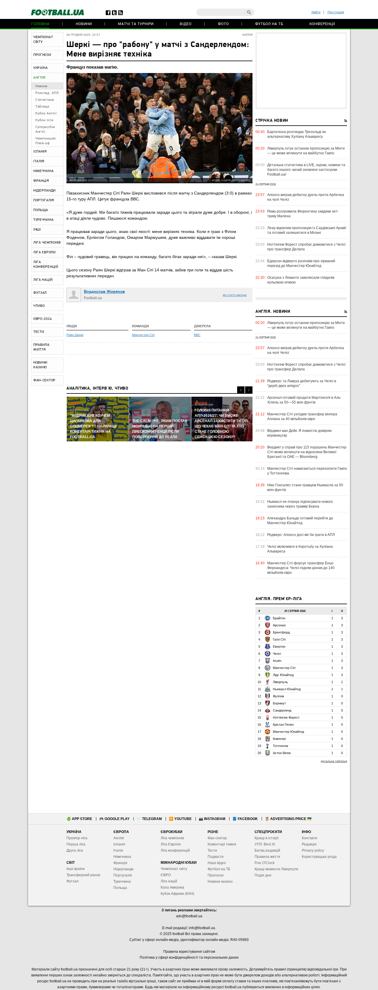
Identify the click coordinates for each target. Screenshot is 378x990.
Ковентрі (279, 739)
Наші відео (217, 863)
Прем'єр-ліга (76, 838)
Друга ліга (74, 850)
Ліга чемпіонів (172, 838)
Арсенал (279, 625)
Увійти (315, 12)
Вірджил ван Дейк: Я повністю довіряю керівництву (299, 433)
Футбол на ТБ (269, 24)
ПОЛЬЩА (40, 210)
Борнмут (279, 703)
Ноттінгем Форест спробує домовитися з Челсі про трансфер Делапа (306, 246)
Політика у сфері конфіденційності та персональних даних (189, 957)
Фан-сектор (217, 838)
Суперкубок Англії (45, 129)
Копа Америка (172, 887)
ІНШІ (37, 229)
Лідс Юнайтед (283, 675)
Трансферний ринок (83, 875)
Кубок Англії (46, 113)
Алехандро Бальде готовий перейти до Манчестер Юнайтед (300, 520)
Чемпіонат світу (174, 869)
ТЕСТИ (38, 332)
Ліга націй (169, 881)
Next (248, 390)
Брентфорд (281, 632)
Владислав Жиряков (104, 292)
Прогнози (216, 875)
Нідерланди (123, 869)
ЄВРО (166, 875)
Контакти (309, 838)
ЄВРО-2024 (42, 319)
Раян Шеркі (74, 335)
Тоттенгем (280, 746)
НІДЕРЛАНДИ (44, 190)
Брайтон (279, 618)
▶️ (180, 819)
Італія (118, 850)
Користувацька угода (319, 857)
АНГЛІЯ (39, 78)
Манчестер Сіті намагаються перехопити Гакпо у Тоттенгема (307, 470)
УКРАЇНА (40, 68)
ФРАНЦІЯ (41, 181)
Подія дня (263, 875)
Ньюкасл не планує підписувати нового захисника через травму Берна (300, 504)
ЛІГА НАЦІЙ (43, 280)
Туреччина (122, 881)
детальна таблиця (334, 761)
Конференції (322, 24)
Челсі (277, 653)
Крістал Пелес (283, 724)
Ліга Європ (170, 844)
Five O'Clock (265, 863)
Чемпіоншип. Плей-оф (46, 141)
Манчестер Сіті (143, 335)
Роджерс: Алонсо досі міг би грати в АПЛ (301, 535)
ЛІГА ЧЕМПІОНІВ (47, 242)
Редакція (309, 844)
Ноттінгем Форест (286, 717)
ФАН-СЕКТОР (44, 380)
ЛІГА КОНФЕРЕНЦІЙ (45, 264)
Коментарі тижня (222, 844)
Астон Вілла (282, 753)
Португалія (122, 875)
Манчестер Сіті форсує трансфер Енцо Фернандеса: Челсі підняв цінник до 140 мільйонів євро (301, 568)
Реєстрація (336, 12)
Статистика (44, 100)
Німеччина (122, 857)
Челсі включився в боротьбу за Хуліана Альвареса (300, 549)
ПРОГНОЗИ (42, 55)
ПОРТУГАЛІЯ (43, 200)
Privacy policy (313, 850)
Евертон (279, 646)
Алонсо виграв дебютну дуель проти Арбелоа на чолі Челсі (305, 197)
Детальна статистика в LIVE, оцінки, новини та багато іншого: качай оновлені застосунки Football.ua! (306, 169)
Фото (223, 24)
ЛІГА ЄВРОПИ (44, 252)
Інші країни (75, 869)
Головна (40, 24)
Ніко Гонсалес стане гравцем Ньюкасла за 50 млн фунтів (305, 487)
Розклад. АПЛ (46, 93)
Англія (118, 838)
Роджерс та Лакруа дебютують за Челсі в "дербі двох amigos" (301, 383)
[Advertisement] (301, 71)
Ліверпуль (280, 682)
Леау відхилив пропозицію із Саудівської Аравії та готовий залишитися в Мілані (306, 230)
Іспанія (119, 844)
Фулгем (278, 696)
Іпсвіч (277, 660)
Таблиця (42, 106)
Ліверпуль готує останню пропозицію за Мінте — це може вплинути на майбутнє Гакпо (306, 150)
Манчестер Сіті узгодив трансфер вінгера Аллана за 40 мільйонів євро (302, 416)
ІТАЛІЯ (38, 161)
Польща (120, 888)
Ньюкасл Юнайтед (287, 689)
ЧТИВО (39, 306)
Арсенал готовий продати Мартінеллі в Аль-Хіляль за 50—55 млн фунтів (304, 400)
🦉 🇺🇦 (288, 819)
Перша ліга (75, 844)
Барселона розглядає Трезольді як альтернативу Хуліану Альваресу (296, 134)
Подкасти (216, 857)
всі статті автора (235, 294)
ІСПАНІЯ (40, 151)
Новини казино (220, 881)
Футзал (72, 881)
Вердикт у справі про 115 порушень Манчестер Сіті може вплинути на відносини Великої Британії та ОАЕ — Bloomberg (306, 452)
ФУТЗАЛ (40, 293)
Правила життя (267, 857)
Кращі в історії (266, 838)
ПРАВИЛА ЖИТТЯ (41, 347)
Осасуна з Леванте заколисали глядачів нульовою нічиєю (300, 280)
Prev (241, 390)
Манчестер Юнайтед (288, 731)
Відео (186, 24)
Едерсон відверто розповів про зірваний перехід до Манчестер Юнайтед (301, 263)
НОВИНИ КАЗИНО (40, 365)
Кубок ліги (44, 120)
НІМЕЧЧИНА (43, 171)
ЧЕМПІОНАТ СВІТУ (43, 39)
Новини (84, 24)
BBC (197, 335)
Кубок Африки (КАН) (177, 894)
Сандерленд (282, 710)
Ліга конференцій (175, 850)
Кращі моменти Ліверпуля (276, 869)
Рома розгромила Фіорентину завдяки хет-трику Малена (303, 213)
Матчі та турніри (136, 24)
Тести (212, 850)
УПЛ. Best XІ (265, 844)
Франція (120, 863)
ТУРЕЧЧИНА (43, 220)
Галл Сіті (279, 639)
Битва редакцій (267, 850)
